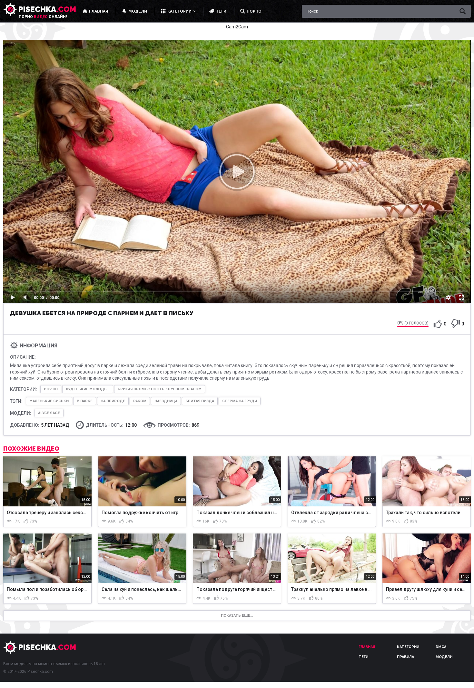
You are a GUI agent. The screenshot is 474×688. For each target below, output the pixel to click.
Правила (405, 657)
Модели (444, 657)
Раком (139, 401)
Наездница (165, 401)
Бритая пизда (199, 401)
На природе (113, 401)
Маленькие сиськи (49, 401)
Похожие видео (31, 448)
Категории (408, 647)
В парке (85, 401)
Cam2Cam (237, 26)
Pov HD (51, 389)
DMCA (441, 647)
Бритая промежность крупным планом (160, 389)
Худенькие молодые (88, 389)
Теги (363, 657)
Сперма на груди (239, 401)
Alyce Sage (49, 413)
